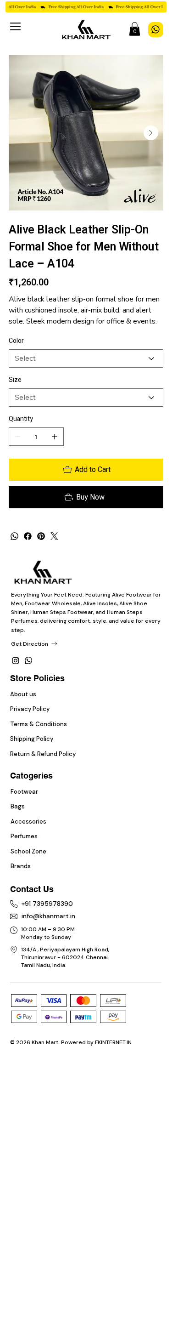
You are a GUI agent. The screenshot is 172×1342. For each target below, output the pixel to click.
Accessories (28, 821)
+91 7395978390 (47, 903)
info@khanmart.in (48, 916)
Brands (21, 866)
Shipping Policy (31, 739)
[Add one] (54, 436)
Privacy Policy (30, 709)
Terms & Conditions (38, 724)
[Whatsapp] (28, 660)
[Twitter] (54, 536)
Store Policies (37, 678)
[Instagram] (15, 660)
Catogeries (31, 775)
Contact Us (32, 889)
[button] (134, 29)
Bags (18, 806)
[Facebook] (27, 536)
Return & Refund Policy (43, 754)
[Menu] (16, 26)
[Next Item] (151, 132)
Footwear (24, 792)
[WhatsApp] (155, 29)
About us (24, 694)
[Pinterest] (41, 536)
